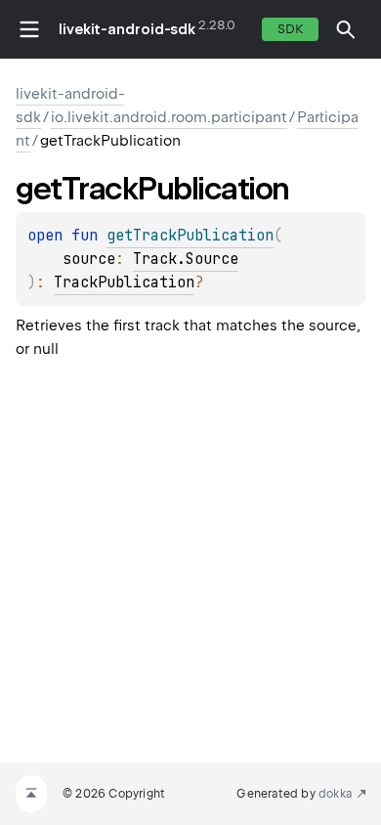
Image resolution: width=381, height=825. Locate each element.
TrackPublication (124, 282)
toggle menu (29, 29)
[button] (345, 29)
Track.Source (185, 259)
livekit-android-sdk (127, 29)
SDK (290, 29)
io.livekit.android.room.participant (169, 117)
